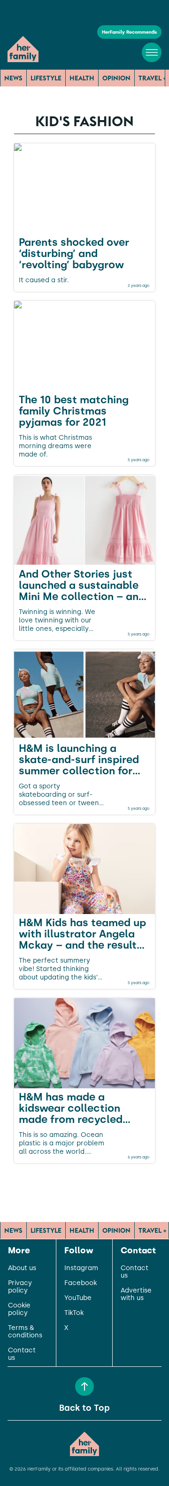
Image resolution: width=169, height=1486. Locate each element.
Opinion (116, 78)
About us (22, 1268)
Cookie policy (19, 1309)
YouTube (78, 1298)
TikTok (74, 1313)
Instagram (81, 1268)
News (13, 78)
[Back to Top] (84, 1386)
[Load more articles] (84, 1183)
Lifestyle (46, 78)
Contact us (22, 1354)
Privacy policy (20, 1286)
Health (81, 78)
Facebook (80, 1283)
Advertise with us (136, 1294)
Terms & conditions (25, 1331)
